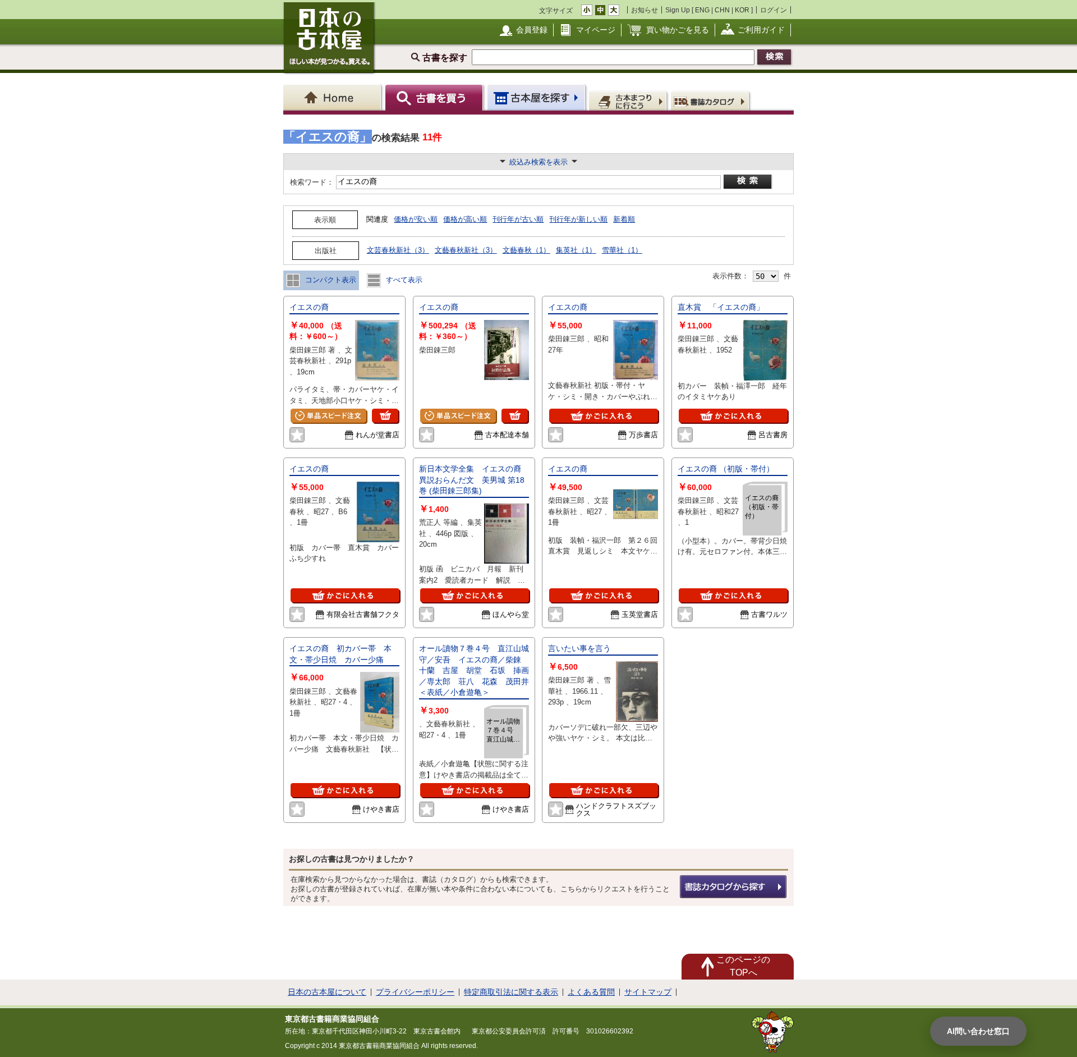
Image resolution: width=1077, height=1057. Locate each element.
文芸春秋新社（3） (398, 250)
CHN (722, 9)
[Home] (334, 97)
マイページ (595, 29)
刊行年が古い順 (518, 219)
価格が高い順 (465, 219)
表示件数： (730, 276)
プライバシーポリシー (415, 991)
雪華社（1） (622, 250)
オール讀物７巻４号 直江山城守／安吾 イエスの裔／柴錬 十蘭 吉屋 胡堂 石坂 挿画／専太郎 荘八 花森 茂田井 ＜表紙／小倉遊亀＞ (474, 670)
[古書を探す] (435, 97)
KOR (742, 9)
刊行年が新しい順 (578, 219)
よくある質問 (591, 991)
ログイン (773, 9)
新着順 (624, 219)
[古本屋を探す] (537, 97)
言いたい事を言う (579, 648)
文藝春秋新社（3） (466, 250)
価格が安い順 (416, 219)
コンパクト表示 (329, 280)
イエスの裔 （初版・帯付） (726, 468)
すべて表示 (403, 280)
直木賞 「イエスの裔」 (721, 307)
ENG (702, 9)
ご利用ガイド (761, 29)
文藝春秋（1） (526, 250)
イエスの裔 (309, 307)
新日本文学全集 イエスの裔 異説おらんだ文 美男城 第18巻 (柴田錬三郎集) (474, 479)
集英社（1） (576, 250)
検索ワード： (311, 182)
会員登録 (531, 29)
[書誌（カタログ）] (711, 100)
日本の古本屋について (327, 991)
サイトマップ (647, 991)
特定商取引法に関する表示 (511, 991)
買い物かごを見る (677, 29)
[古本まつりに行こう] (629, 100)
